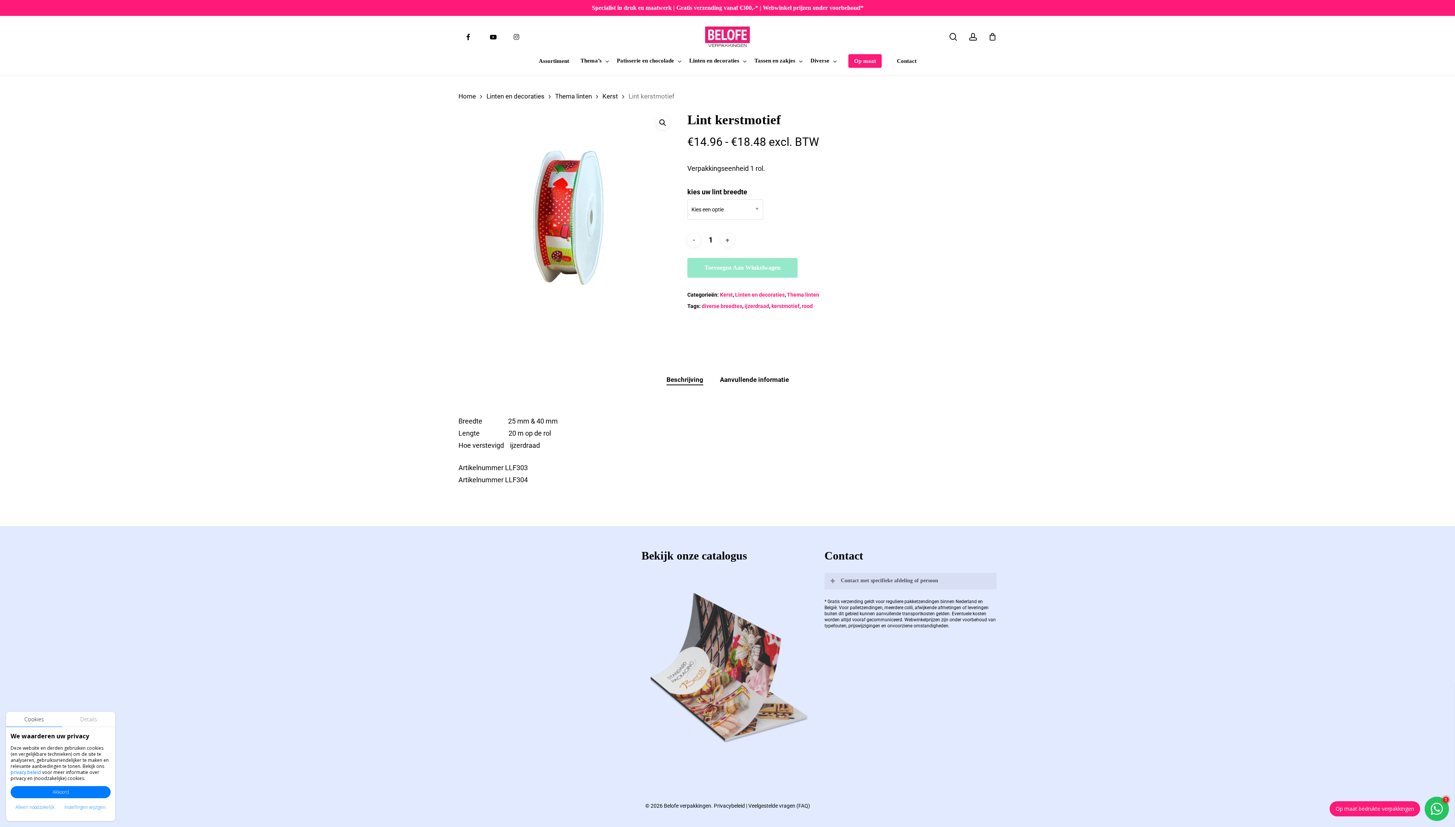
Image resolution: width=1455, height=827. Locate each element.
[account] (973, 37)
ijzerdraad (757, 306)
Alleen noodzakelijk (35, 807)
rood (807, 306)
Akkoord (61, 792)
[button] (663, 123)
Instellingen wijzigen (85, 807)
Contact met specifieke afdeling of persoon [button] (889, 580)
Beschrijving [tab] (684, 379)
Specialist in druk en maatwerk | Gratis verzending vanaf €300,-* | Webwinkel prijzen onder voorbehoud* (728, 8)
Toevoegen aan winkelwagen (742, 267)
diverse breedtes (722, 306)
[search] (953, 37)
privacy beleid (26, 772)
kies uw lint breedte (717, 192)
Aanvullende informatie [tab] (754, 379)
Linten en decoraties (515, 96)
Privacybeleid (729, 806)
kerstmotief (785, 306)
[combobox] (725, 209)
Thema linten (573, 96)
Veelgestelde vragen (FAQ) (779, 806)
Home (467, 96)
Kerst (610, 96)
